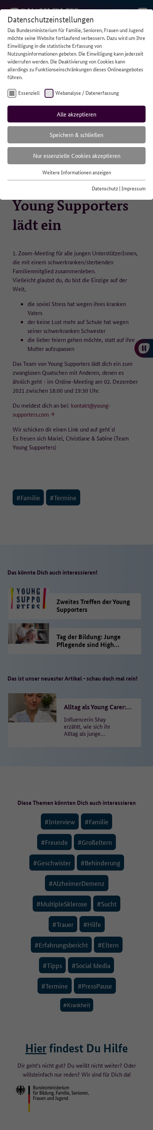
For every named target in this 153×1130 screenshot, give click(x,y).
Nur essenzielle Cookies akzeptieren (76, 155)
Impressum (133, 188)
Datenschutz (105, 188)
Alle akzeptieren (76, 114)
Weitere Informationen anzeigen (76, 172)
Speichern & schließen (76, 134)
